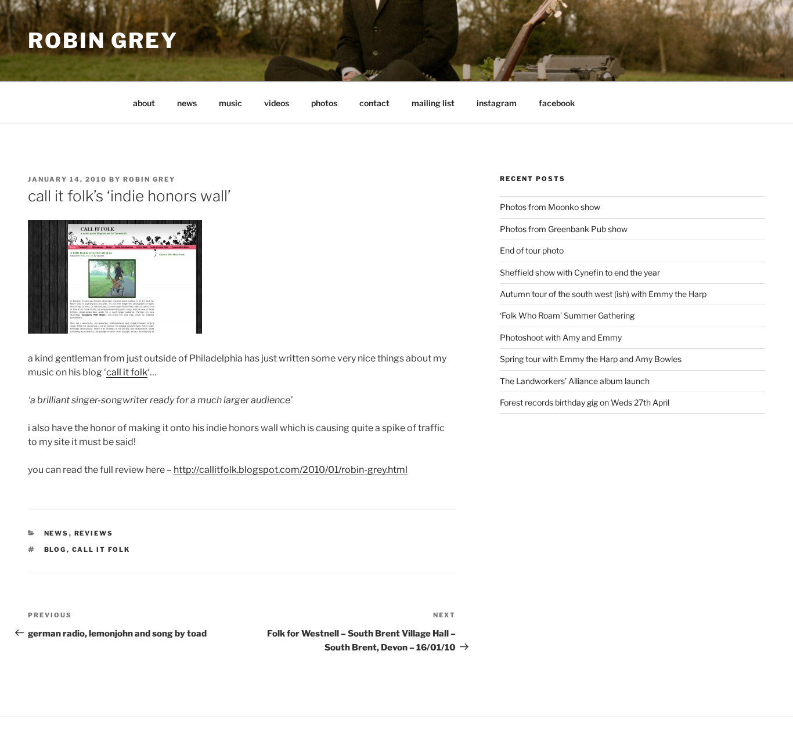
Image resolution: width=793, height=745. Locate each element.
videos (276, 103)
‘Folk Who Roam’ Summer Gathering (567, 315)
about (144, 103)
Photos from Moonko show (550, 207)
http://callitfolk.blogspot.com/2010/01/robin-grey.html (291, 469)
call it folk (126, 372)
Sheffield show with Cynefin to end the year (580, 272)
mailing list (433, 103)
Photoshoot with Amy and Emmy (561, 337)
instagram (497, 103)
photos (324, 103)
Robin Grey (103, 40)
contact (374, 103)
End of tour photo (532, 250)
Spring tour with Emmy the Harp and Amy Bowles (591, 359)
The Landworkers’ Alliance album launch (575, 381)
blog (55, 549)
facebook (557, 103)
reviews (94, 533)
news (187, 103)
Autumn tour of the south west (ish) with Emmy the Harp (603, 294)
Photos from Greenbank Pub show (564, 229)
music (230, 103)
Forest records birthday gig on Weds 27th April (584, 402)
